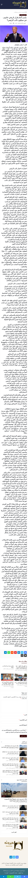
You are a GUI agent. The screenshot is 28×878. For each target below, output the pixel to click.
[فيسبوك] (25, 652)
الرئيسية (23, 12)
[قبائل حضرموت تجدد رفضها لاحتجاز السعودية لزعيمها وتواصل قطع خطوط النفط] (23, 747)
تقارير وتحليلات (17, 12)
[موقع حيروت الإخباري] (19, 4)
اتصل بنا (6, 873)
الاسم (25, 715)
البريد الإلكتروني (23, 720)
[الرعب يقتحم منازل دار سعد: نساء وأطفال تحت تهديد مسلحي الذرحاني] (23, 753)
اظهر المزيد (14, 832)
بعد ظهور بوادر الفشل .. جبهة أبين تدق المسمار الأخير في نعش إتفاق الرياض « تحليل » (21, 667)
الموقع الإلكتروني (23, 725)
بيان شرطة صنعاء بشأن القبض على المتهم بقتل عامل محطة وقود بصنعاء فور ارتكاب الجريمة (10, 765)
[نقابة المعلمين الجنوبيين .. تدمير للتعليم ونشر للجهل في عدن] (21, 677)
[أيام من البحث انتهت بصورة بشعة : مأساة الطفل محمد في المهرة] (23, 759)
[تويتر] (22, 652)
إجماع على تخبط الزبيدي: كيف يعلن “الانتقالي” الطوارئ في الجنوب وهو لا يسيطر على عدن (7, 683)
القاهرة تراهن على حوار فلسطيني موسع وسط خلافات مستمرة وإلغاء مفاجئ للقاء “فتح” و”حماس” (10, 772)
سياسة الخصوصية (13, 873)
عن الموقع (20, 873)
